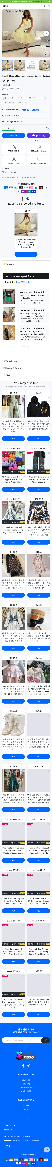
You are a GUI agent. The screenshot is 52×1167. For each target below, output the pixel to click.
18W (4, 102)
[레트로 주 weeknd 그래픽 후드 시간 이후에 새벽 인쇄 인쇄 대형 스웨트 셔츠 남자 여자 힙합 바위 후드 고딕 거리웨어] (38, 406)
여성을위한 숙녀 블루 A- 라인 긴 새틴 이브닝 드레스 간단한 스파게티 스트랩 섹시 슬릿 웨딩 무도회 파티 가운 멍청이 (13, 426)
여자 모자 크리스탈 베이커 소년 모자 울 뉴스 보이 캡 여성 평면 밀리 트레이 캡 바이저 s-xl (38, 637)
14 (30, 98)
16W (44, 98)
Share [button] (6, 168)
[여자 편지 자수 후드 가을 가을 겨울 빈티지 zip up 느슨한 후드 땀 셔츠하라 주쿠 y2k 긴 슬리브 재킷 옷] (38, 671)
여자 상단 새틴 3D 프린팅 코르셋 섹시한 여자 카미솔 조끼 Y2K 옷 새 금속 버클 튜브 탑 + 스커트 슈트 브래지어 (38, 798)
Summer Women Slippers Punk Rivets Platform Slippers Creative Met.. (13, 901)
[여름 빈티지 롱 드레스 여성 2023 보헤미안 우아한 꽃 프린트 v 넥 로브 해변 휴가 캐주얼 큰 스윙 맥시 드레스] (13, 780)
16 (39, 98)
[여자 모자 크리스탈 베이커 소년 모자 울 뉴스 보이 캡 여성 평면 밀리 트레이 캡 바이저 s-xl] (38, 618)
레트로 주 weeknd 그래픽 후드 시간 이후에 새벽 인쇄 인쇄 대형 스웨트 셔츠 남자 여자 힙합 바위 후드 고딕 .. (39, 425)
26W (25, 102)
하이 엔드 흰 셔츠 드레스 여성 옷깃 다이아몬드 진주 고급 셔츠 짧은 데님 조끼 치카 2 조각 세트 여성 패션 (13, 637)
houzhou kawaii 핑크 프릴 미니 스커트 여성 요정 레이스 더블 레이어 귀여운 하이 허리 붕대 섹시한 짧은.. (13, 690)
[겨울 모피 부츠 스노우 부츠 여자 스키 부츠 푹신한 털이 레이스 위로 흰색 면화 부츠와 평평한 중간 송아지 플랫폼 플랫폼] (13, 724)
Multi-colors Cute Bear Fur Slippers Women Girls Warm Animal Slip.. (13, 479)
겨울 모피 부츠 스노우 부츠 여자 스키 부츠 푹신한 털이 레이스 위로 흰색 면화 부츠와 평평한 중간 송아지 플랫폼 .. (13, 744)
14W (34, 98)
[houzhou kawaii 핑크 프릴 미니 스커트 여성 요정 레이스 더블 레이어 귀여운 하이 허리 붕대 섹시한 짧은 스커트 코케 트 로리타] (13, 671)
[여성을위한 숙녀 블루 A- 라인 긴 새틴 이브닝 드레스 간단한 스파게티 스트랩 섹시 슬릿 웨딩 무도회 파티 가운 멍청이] (13, 406)
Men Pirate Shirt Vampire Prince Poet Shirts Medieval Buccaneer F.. (13, 850)
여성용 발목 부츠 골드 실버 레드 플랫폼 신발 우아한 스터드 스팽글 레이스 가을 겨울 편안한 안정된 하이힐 (39, 743)
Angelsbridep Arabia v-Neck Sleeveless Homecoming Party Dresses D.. (26, 243)
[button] (2, 2)
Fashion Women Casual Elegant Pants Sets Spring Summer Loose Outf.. (39, 850)
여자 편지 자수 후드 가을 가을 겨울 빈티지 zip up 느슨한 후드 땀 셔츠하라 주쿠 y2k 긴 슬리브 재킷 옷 (39, 690)
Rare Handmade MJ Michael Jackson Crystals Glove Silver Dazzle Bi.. (38, 901)
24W (19, 102)
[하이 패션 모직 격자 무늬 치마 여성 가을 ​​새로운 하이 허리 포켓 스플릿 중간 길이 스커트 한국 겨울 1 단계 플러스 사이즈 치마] (13, 565)
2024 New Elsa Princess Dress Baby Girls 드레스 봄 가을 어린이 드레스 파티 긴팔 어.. (13, 1003)
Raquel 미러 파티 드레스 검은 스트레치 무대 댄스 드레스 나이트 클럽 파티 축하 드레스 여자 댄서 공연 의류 (39, 531)
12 (25, 98)
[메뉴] (48, 6)
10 (21, 98)
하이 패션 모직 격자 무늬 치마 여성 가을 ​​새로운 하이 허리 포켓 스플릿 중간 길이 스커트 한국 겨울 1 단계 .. (13, 584)
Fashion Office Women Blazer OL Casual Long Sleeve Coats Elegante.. (39, 951)
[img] (10, 282)
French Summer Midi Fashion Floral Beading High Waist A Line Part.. (13, 530)
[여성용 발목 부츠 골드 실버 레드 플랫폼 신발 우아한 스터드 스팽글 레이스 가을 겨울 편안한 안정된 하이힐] (38, 724)
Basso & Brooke (29, 1155)
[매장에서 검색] (43, 6)
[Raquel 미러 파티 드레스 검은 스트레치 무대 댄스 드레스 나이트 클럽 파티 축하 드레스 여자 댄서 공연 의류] (38, 512)
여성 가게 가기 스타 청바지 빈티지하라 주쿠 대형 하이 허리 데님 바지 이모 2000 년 (39, 1003)
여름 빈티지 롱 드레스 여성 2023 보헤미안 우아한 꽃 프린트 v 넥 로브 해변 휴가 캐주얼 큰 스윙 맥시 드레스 (13, 798)
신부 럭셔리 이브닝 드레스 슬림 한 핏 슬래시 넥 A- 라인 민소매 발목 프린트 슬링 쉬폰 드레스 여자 (38, 584)
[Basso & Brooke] (5, 6)
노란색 (18, 88)
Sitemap (7, 1145)
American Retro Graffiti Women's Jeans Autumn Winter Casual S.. (39, 479)
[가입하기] (45, 1040)
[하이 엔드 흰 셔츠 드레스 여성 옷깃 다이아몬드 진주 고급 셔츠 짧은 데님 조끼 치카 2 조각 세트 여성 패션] (13, 618)
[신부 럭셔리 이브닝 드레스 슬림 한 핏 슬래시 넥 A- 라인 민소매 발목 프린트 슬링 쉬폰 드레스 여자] (38, 565)
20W (9, 102)
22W (14, 102)
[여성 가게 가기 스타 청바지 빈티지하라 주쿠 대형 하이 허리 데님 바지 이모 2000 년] (38, 985)
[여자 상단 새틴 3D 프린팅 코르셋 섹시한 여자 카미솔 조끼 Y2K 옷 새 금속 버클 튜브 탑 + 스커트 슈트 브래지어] (38, 780)
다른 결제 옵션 (38, 141)
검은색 (11, 88)
